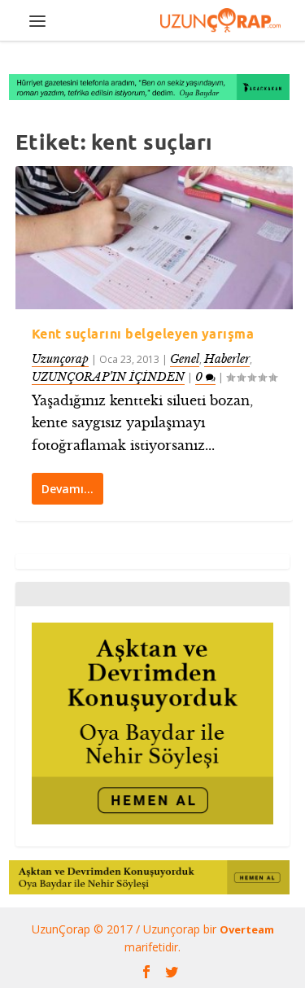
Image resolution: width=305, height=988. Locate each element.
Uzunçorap (60, 359)
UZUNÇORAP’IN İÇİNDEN (108, 376)
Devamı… (67, 488)
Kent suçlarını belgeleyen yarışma (143, 333)
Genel (184, 359)
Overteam (247, 929)
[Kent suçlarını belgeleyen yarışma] (154, 237)
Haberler (227, 359)
